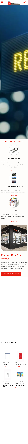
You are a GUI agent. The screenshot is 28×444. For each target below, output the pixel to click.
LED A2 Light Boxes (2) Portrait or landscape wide (20, 383)
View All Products (22, 348)
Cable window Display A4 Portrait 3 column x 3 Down (7, 384)
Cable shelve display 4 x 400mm (20, 364)
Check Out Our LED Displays (11, 273)
